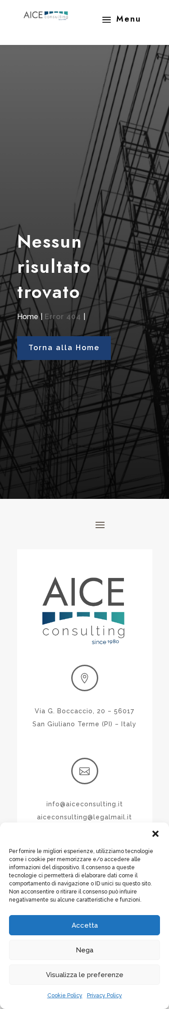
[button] (155, 833)
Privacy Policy (104, 995)
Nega (84, 950)
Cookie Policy (64, 995)
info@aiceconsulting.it (84, 804)
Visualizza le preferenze (84, 975)
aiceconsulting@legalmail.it (84, 817)
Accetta (85, 925)
